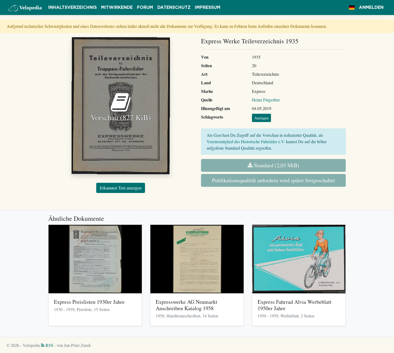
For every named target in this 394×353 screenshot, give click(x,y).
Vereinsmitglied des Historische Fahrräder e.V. (246, 141)
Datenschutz (174, 7)
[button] (352, 7)
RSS (48, 345)
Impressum (207, 7)
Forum (145, 7)
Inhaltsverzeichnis (72, 7)
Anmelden (371, 7)
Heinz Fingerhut (266, 100)
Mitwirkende (117, 7)
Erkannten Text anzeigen (121, 188)
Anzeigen (261, 117)
